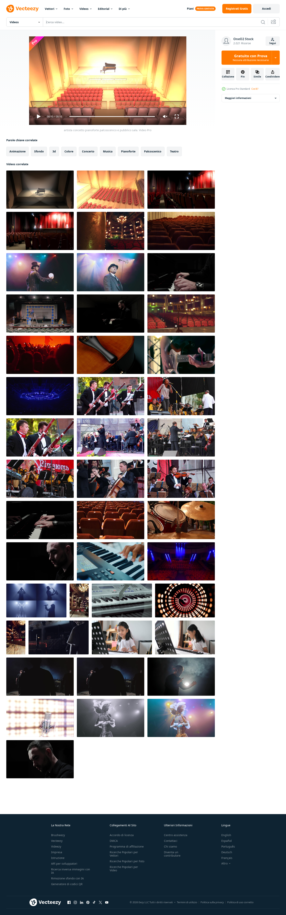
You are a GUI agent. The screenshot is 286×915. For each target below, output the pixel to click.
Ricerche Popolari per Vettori (124, 853)
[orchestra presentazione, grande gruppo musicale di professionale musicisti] (110, 396)
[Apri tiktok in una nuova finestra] (94, 902)
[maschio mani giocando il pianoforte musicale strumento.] (110, 561)
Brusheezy (58, 835)
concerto (88, 151)
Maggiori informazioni (238, 98)
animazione (17, 151)
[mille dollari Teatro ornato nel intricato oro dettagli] (79, 600)
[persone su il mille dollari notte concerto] (40, 355)
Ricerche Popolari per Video (124, 868)
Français (226, 858)
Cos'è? (254, 88)
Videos (83, 9)
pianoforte (128, 151)
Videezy (56, 846)
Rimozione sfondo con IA (67, 878)
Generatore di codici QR (67, 884)
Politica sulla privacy (212, 902)
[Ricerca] (263, 22)
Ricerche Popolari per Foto (127, 861)
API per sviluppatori (64, 863)
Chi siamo (170, 846)
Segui (272, 43)
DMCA (114, 841)
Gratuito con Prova (251, 57)
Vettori (49, 9)
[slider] (112, 116)
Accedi (266, 8)
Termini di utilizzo (187, 902)
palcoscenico (152, 151)
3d (54, 151)
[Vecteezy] (22, 9)
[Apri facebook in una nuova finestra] (69, 902)
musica (107, 151)
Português (228, 846)
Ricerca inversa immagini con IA (70, 870)
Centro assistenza (175, 835)
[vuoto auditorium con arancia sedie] (110, 520)
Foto (67, 9)
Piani (190, 8)
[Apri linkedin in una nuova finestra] (81, 902)
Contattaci (170, 841)
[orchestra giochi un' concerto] (181, 396)
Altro (224, 863)
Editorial (103, 9)
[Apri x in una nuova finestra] (100, 902)
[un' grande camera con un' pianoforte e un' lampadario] (15, 637)
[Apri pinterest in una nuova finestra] (87, 902)
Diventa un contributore (172, 853)
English (226, 835)
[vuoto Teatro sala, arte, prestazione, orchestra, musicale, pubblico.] (181, 190)
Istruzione (57, 858)
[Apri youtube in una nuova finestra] (106, 902)
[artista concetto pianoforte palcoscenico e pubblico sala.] (40, 190)
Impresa (56, 852)
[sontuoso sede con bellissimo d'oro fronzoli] (110, 231)
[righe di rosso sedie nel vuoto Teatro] (181, 313)
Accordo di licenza (122, 835)
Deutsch (226, 852)
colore (68, 151)
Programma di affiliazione (127, 846)
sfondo (39, 151)
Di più (123, 9)
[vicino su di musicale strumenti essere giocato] (181, 520)
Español (226, 841)
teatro (174, 151)
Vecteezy (57, 841)
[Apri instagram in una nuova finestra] (75, 902)
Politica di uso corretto (240, 902)
